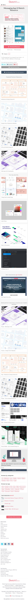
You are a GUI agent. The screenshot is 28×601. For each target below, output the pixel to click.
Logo (15, 480)
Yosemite (17, 489)
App (14, 486)
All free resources (4, 524)
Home (2, 523)
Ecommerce (22, 486)
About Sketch (3, 536)
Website (12, 58)
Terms (14, 593)
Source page (17, 58)
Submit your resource (5, 538)
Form (11, 480)
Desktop (3, 480)
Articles (2, 532)
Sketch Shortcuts (4, 526)
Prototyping (3, 533)
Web (17, 486)
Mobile (14, 478)
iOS (3, 486)
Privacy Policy (20, 593)
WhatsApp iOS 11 (4, 550)
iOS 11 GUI (3, 564)
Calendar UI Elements (5, 561)
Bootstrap (17, 491)
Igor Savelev (19, 57)
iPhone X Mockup (4, 558)
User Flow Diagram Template (6, 552)
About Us (2, 535)
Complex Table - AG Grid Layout (11, 509)
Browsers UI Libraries (9, 500)
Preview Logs (7, 503)
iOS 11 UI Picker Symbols (6, 559)
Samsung (7, 491)
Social (12, 491)
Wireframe (6, 478)
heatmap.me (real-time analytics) (17, 599)
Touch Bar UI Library (9, 506)
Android (6, 486)
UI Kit (11, 486)
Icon (11, 478)
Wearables (7, 489)
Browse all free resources (14, 517)
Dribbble (3, 58)
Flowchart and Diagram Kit (6, 562)
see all (12, 495)
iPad (3, 491)
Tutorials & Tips (4, 529)
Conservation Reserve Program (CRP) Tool (14, 498)
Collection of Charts (4, 556)
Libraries (2, 527)
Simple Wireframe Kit (5, 555)
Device (19, 478)
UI (2, 478)
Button (23, 478)
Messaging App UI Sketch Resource (14, 9)
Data (3, 489)
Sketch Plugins (3, 530)
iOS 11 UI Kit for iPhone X (6, 553)
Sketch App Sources (16, 591)
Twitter (7, 58)
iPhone (22, 489)
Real (8, 480)
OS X (12, 489)
